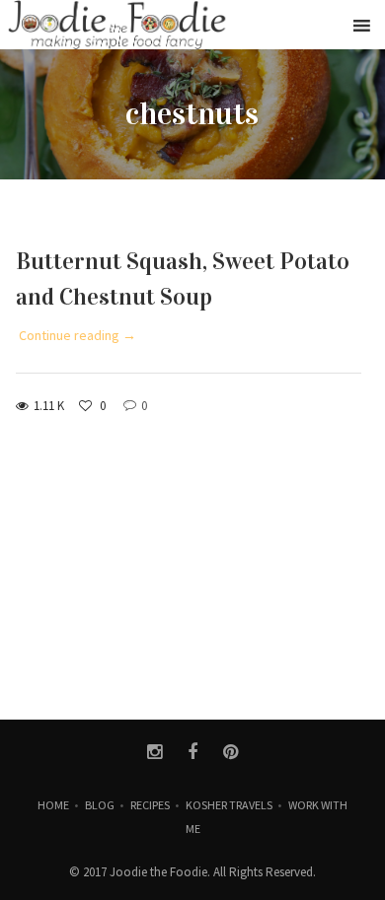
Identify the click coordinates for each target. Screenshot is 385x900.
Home (53, 804)
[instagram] (154, 752)
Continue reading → (77, 335)
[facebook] (193, 752)
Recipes (150, 804)
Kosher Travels (229, 804)
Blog (100, 804)
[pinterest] (230, 752)
